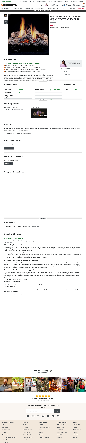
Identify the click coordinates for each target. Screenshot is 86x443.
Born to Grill (59, 437)
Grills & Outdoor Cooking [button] (6, 8)
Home (5, 13)
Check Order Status (73, 1)
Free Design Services (41, 1)
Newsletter (25, 439)
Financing (25, 424)
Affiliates (41, 432)
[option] (5, 17)
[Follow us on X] (32, 416)
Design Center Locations (58, 1)
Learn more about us (42, 372)
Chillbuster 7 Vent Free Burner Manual (15, 109)
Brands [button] (63, 8)
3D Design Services (27, 429)
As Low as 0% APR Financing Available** (28, 1)
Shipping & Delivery (6, 429)
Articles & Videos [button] (71, 8)
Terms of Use (5, 434)
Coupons (75, 432)
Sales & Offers (76, 424)
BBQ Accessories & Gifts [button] (53, 8)
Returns (4, 432)
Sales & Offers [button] (81, 8)
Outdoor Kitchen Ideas (62, 432)
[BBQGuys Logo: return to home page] (10, 5)
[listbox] (6, 16)
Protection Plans (26, 432)
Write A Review (9, 148)
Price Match (25, 427)
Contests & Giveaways (78, 439)
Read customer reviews (42, 400)
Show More (43, 80)
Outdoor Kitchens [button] (18, 8)
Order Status (5, 427)
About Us (41, 424)
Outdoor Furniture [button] (28, 8)
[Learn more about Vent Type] (11, 89)
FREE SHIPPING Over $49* (8, 1)
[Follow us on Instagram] (42, 416)
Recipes (58, 439)
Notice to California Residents (9, 437)
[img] (28, 35)
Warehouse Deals (77, 429)
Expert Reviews (60, 427)
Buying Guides (60, 429)
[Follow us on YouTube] (38, 416)
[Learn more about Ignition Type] (43, 89)
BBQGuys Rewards (27, 434)
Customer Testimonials (44, 437)
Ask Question (8, 163)
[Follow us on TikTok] (52, 416)
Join (57, 411)
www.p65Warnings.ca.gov (34, 226)
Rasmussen (53, 22)
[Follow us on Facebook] (28, 416)
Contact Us (4, 424)
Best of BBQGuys (60, 424)
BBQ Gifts (75, 437)
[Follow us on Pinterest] (48, 416)
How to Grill (59, 434)
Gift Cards (66, 1)
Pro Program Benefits (28, 437)
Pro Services (49, 1)
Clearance (75, 427)
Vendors (41, 434)
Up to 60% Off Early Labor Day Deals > (43, 10)
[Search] (41, 5)
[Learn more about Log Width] (10, 92)
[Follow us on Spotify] (58, 416)
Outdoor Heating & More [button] (40, 8)
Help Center (5, 439)
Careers (40, 429)
